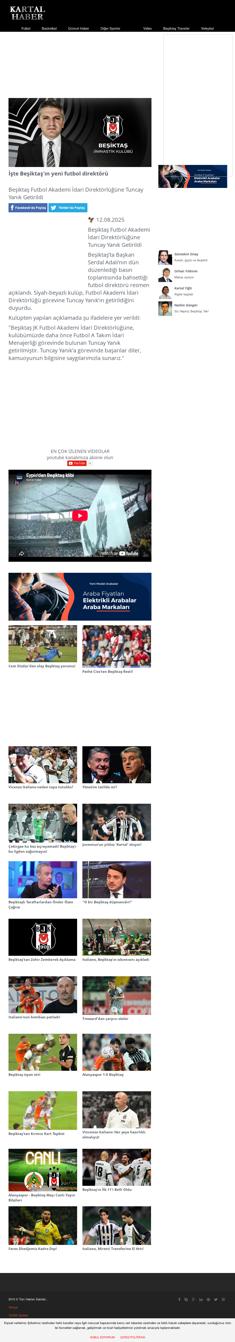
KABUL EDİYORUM (102, 1337)
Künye (13, 1307)
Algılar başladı (183, 291)
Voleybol (207, 28)
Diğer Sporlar (110, 28)
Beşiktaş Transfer (176, 28)
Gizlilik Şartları (18, 1315)
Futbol (25, 28)
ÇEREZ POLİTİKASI (132, 1337)
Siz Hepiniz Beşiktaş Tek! (191, 308)
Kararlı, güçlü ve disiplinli (190, 257)
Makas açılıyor (186, 274)
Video (147, 28)
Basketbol (49, 28)
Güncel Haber (78, 28)
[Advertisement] (117, 61)
